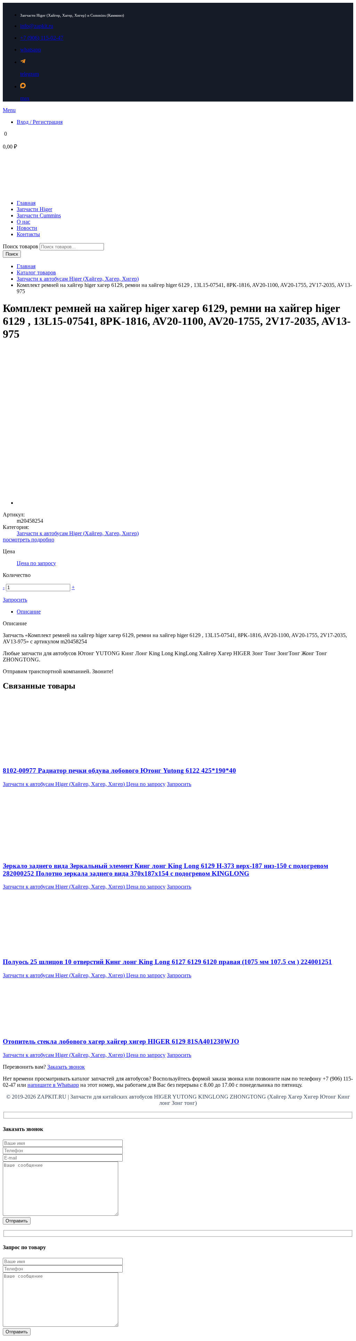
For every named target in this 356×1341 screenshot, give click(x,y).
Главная (26, 266)
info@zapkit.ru (36, 26)
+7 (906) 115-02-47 (41, 38)
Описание (29, 612)
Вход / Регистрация (40, 122)
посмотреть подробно (28, 540)
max (25, 98)
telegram (29, 74)
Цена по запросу (36, 563)
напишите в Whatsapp (53, 1085)
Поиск (12, 254)
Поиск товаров (21, 246)
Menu (9, 110)
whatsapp (30, 50)
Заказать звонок (66, 1067)
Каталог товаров (36, 272)
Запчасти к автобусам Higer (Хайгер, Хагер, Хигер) (78, 279)
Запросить (15, 600)
